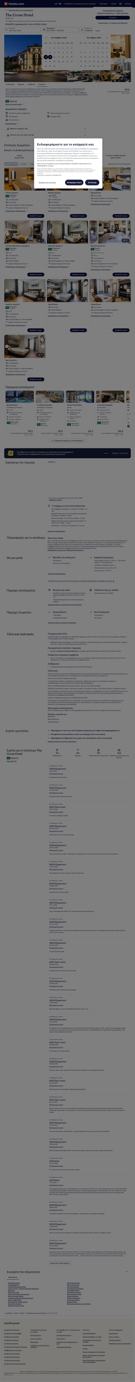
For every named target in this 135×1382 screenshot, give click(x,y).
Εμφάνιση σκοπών (47, 182)
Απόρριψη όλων (74, 182)
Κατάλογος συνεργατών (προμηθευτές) (49, 175)
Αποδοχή (92, 182)
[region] (68, 163)
